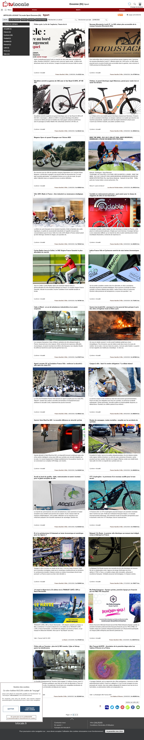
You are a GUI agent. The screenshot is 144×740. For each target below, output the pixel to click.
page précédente (135, 15)
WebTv (78, 10)
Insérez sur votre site (132, 702)
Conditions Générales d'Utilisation (102, 725)
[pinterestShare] (122, 707)
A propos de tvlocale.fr (62, 727)
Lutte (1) (6, 48)
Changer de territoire (136, 7)
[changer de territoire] (129, 4)
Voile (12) (7, 54)
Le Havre (64, 640)
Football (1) (7, 38)
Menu (10, 10)
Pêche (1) (7, 51)
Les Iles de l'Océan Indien (115, 187)
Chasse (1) (7, 32)
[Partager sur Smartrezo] (107, 707)
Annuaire (122, 10)
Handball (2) (7, 41)
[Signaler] (101, 707)
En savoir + (58, 725)
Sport (45, 15)
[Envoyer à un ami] (138, 707)
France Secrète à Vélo (61, 74)
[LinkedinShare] (117, 707)
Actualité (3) (7, 29)
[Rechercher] (134, 4)
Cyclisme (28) (8, 35)
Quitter (11, 709)
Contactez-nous (60, 722)
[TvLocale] (15, 4)
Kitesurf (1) (7, 44)
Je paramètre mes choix (114, 731)
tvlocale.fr (21, 723)
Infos (96, 722)
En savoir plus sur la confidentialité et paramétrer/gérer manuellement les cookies (21, 717)
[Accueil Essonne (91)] (2, 9)
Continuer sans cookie (30, 709)
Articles (34, 10)
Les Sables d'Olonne (116, 696)
